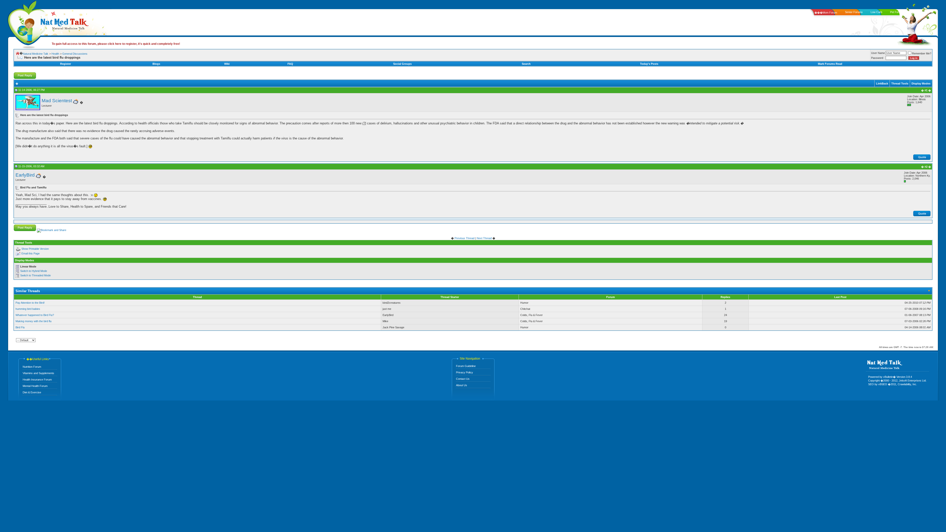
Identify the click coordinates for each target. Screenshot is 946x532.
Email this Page (30, 253)
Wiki (227, 63)
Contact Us (463, 378)
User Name (878, 52)
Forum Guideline (466, 366)
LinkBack (882, 83)
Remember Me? (921, 53)
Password (877, 57)
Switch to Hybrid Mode (33, 270)
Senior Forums (854, 12)
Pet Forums (897, 12)
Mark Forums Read (830, 63)
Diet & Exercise (32, 392)
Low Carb (876, 12)
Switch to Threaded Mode (35, 275)
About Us (461, 385)
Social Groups (402, 63)
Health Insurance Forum (37, 379)
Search (526, 63)
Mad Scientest (57, 100)
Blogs (156, 63)
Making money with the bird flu (33, 321)
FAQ (290, 63)
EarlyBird (25, 175)
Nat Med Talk (25, 23)
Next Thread (484, 238)
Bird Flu (20, 327)
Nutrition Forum (32, 366)
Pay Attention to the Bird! (30, 302)
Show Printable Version (35, 248)
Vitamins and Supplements (38, 373)
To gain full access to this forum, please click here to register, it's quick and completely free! (116, 44)
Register (65, 63)
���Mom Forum (825, 12)
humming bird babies (28, 308)
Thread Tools (899, 83)
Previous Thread (464, 238)
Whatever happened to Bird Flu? (35, 315)
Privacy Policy (464, 372)
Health (55, 53)
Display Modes (921, 83)
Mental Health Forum (35, 385)
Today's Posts (649, 63)
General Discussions (74, 53)
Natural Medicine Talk (35, 53)
